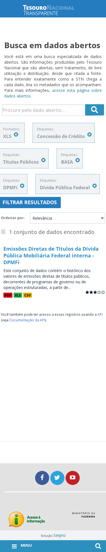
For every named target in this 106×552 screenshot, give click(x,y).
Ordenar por (12, 217)
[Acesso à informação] (26, 519)
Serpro (59, 535)
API (100, 314)
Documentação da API (27, 320)
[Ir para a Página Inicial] (53, 10)
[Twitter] (58, 477)
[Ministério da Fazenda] (83, 516)
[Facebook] (42, 477)
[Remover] (16, 134)
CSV (27, 295)
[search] (94, 109)
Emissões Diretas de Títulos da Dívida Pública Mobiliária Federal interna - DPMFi (51, 255)
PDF (8, 295)
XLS (18, 295)
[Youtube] (73, 477)
